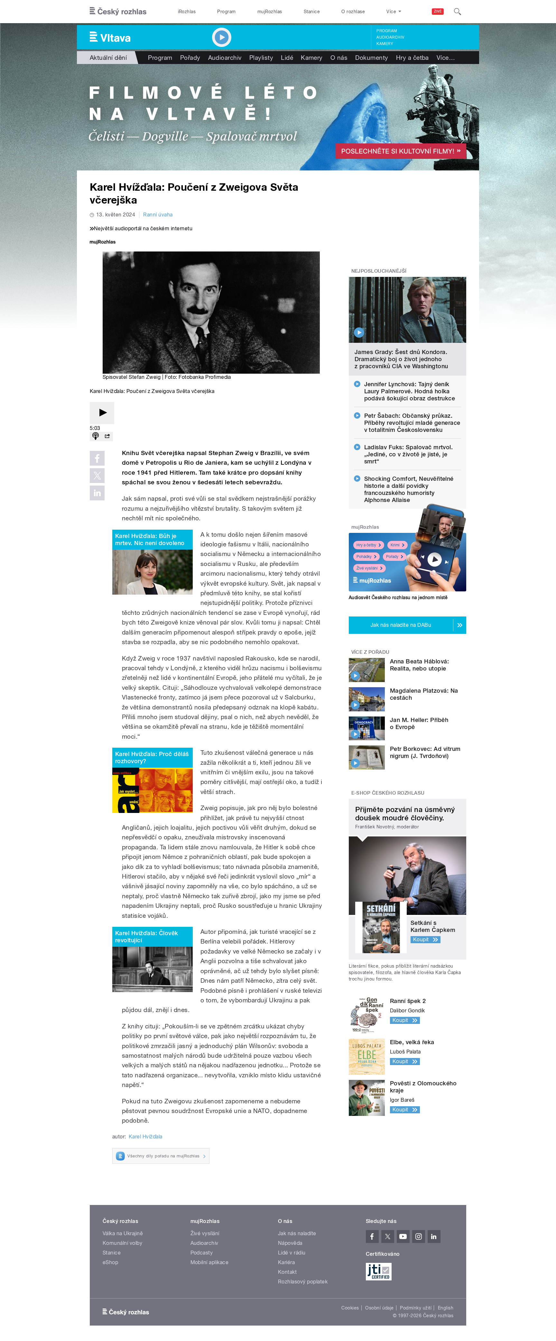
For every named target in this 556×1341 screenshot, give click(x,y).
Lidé (287, 57)
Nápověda (290, 1243)
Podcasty (201, 1253)
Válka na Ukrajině (123, 1233)
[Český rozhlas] (118, 11)
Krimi (395, 545)
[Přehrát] (102, 413)
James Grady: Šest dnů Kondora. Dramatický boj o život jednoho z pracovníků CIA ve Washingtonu (401, 359)
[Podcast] (95, 436)
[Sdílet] (107, 436)
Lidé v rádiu (292, 1253)
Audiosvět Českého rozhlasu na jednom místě (398, 597)
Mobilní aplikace (209, 1262)
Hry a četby (366, 545)
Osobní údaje (379, 1307)
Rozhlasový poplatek (303, 1282)
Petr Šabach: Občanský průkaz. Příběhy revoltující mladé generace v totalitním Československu (412, 422)
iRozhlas (187, 11)
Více (446, 57)
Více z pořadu (370, 652)
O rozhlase (353, 11)
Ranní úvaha (157, 215)
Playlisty (261, 57)
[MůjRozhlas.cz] (103, 243)
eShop (110, 1262)
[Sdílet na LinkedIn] (97, 493)
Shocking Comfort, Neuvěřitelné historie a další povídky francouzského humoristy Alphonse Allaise (409, 489)
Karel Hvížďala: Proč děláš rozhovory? (152, 757)
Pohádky (364, 556)
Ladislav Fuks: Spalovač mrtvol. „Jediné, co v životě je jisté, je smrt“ (408, 454)
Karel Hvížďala (145, 1137)
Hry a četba (412, 57)
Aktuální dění (108, 57)
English (445, 1307)
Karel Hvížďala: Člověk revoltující (146, 937)
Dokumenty (371, 57)
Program (226, 11)
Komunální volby (122, 1243)
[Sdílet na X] (97, 475)
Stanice (312, 11)
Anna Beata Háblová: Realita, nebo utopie (419, 665)
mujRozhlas (269, 11)
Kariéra (286, 1262)
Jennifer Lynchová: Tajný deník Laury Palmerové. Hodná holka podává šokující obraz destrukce (409, 391)
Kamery (384, 43)
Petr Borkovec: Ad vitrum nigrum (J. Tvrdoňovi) (425, 752)
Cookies (350, 1307)
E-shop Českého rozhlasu (388, 793)
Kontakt (287, 1272)
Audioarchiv (390, 37)
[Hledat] (457, 11)
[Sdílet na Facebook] (97, 458)
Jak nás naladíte (297, 1233)
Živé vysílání (367, 568)
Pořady (190, 57)
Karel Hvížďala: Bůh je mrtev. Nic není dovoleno (150, 539)
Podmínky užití (415, 1307)
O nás (339, 57)
